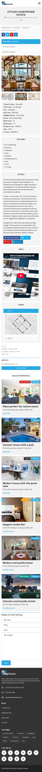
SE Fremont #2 (15, 118)
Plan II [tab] (10, 338)
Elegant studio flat (14, 524)
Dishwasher (30, 733)
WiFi (23, 741)
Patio (34, 737)
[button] (36, 73)
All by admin (21, 368)
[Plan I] (21, 324)
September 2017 (7, 713)
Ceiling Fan (20, 733)
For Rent (16, 107)
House (18, 104)
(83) (6, 27)
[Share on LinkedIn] (16, 34)
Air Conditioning (8, 733)
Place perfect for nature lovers (20, 406)
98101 (14, 112)
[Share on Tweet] (7, 34)
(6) (26, 27)
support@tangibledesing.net (13, 697)
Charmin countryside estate (19, 601)
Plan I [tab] (10, 311)
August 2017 (5, 718)
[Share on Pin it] (12, 34)
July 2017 (4, 722)
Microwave (25, 737)
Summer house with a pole (18, 444)
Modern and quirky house (18, 562)
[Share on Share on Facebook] (3, 34)
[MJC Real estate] (6, 3)
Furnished (15, 737)
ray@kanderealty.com (10, 364)
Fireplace (5, 737)
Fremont (19, 115)
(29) (16, 27)
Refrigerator (14, 741)
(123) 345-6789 (10, 692)
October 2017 (6, 708)
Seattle (10, 110)
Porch (5, 741)
